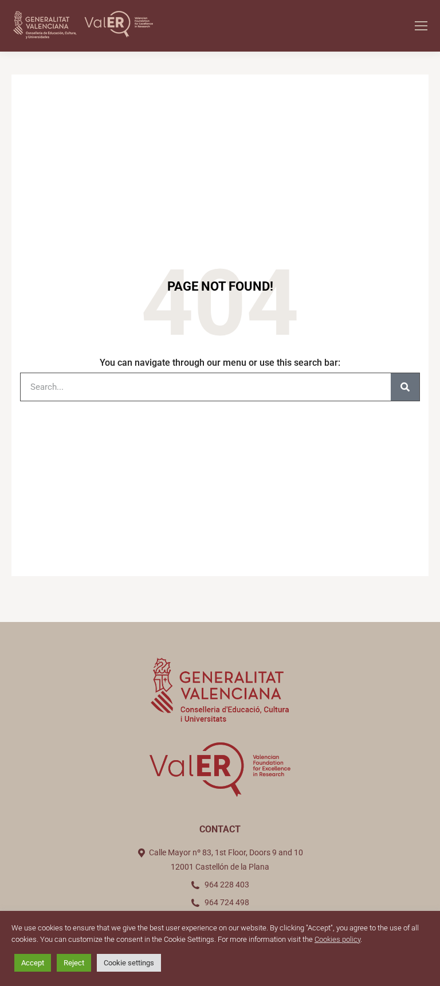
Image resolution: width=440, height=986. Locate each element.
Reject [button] (74, 962)
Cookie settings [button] (129, 962)
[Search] (405, 387)
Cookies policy (337, 939)
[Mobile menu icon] (421, 25)
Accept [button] (32, 962)
